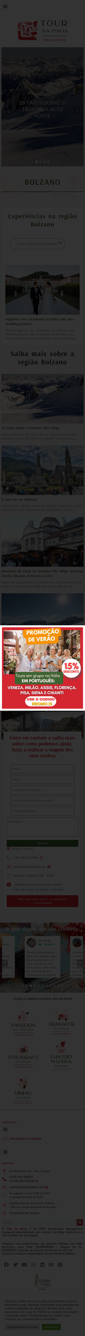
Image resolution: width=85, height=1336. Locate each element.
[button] (79, 630)
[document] (42, 668)
